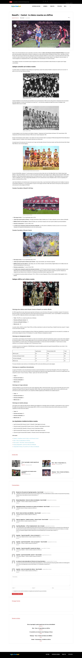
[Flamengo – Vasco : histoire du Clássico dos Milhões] (46, 472)
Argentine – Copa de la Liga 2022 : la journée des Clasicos (28, 548)
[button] (70, 6)
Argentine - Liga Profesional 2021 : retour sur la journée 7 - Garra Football (31, 541)
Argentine (53, 464)
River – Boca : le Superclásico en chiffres (41, 628)
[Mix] (24, 607)
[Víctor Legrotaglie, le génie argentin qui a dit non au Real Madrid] (16, 463)
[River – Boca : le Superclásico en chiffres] (46, 463)
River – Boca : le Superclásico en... (59, 462)
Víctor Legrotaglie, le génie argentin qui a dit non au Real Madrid (41, 624)
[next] (39, 2)
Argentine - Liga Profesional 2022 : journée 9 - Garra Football (28, 554)
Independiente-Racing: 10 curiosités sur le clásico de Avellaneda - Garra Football (33, 506)
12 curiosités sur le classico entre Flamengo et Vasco (41, 632)
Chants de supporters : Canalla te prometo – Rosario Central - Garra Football (32, 519)
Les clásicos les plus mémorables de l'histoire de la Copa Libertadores (30, 561)
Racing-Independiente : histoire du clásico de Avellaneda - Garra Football (31, 500)
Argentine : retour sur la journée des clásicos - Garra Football (29, 569)
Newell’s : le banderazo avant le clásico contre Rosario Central (26, 438)
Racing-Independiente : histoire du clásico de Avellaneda (25, 444)
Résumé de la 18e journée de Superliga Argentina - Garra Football (29, 492)
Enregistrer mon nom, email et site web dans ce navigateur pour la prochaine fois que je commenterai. (30, 591)
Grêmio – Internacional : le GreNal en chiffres (41, 639)
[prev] (37, 2)
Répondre (17, 496)
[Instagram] (45, 1)
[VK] (27, 607)
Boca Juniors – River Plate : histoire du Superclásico (24, 442)
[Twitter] (47, 1)
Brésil (53, 473)
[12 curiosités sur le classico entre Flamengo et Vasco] (16, 472)
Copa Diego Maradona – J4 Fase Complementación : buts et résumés (30, 526)
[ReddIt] (18, 607)
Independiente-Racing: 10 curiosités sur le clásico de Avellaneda (26, 446)
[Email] (21, 607)
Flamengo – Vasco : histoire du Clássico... (61, 472)
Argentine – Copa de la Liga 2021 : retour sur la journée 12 (28, 535)
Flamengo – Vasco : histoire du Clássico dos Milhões (41, 635)
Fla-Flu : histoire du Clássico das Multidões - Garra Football (28, 513)
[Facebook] (43, 1)
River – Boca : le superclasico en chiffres (22, 440)
